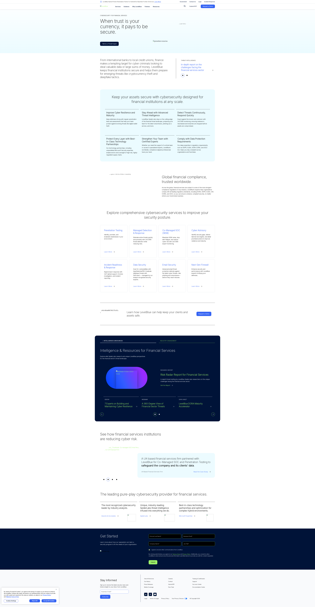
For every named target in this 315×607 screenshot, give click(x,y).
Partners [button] (147, 6)
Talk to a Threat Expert (109, 44)
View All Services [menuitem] (149, 578)
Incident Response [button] (209, 1)
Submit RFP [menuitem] (171, 584)
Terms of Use (176, 554)
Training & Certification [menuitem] (198, 578)
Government (183, 1)
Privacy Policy (186, 554)
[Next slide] (213, 414)
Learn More (157, 1)
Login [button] (200, 1)
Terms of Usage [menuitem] (154, 598)
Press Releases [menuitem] (148, 584)
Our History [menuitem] (147, 581)
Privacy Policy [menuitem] (165, 598)
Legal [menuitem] (145, 598)
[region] (30, 596)
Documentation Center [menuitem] (198, 587)
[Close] (56, 589)
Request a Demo (208, 6)
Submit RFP (193, 6)
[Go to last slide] (102, 414)
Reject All (34, 600)
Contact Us (192, 1)
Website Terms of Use (12, 596)
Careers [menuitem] (170, 578)
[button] (184, 6)
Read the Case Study (201, 475)
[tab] (183, 75)
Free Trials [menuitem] (171, 587)
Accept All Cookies (49, 600)
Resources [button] (156, 6)
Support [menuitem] (194, 581)
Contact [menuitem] (170, 581)
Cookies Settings (11, 601)
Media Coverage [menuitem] (148, 587)
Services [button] (118, 6)
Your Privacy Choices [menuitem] (178, 598)
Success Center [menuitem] (196, 584)
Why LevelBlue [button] (137, 6)
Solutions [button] (126, 6)
